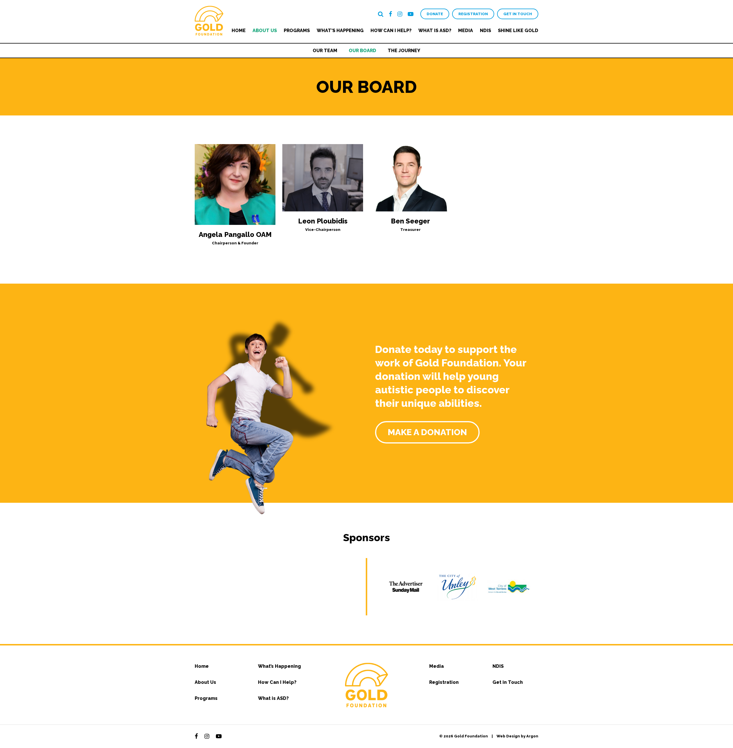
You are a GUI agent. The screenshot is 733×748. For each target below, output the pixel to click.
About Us (265, 30)
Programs (297, 30)
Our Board (362, 50)
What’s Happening (340, 30)
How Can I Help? (391, 30)
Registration (473, 14)
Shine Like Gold (518, 30)
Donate (435, 14)
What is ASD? (434, 30)
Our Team (325, 50)
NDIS (485, 30)
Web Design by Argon (517, 736)
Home (239, 30)
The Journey (404, 50)
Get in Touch (517, 14)
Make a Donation (427, 432)
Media (465, 30)
